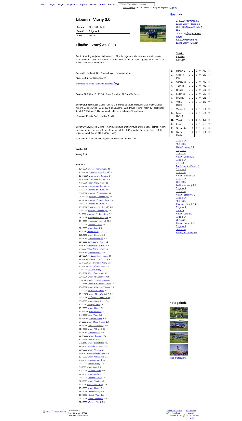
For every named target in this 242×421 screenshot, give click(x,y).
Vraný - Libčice (94, 308)
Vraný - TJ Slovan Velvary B (98, 280)
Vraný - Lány (93, 228)
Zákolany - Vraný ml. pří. (99, 197)
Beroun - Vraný (94, 364)
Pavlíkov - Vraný (94, 371)
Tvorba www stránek (191, 411)
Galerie (93, 4)
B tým (61, 4)
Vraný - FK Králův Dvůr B (99, 294)
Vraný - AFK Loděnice (96, 277)
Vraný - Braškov (94, 252)
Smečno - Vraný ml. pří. (97, 169)
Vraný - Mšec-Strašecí (96, 245)
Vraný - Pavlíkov (95, 318)
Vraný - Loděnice (96, 336)
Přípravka (72, 4)
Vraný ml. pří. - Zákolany (98, 193)
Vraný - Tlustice (94, 381)
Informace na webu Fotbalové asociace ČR (96, 83)
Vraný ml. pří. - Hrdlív (96, 190)
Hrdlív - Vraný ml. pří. (97, 179)
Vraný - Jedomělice (95, 399)
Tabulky (180, 53)
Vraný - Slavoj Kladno (96, 301)
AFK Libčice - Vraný (96, 273)
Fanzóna (112, 4)
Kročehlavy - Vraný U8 (97, 221)
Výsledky (180, 56)
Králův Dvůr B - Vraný (96, 249)
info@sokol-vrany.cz (81, 415)
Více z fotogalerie (178, 358)
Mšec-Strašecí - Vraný (96, 353)
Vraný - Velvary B (95, 329)
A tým (52, 4)
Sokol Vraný (121, 1)
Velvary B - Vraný (94, 305)
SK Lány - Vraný (94, 270)
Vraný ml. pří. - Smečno (98, 176)
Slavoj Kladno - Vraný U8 (98, 218)
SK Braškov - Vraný (96, 291)
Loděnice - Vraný (95, 225)
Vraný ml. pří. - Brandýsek (98, 200)
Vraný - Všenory (94, 350)
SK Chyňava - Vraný (97, 266)
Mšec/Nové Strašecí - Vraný (99, 284)
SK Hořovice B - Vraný (98, 263)
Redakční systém (174, 410)
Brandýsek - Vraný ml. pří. (99, 172)
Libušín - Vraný (93, 232)
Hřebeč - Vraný (94, 395)
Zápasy (83, 4)
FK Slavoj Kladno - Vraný (98, 256)
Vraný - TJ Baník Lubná (98, 259)
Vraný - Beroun (94, 332)
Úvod (43, 4)
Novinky (176, 14)
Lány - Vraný (93, 315)
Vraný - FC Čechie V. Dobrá (99, 287)
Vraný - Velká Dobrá (96, 357)
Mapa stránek (60, 411)
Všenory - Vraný (94, 402)
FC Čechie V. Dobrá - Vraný (99, 298)
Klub (102, 4)
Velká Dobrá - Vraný (96, 326)
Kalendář (180, 60)
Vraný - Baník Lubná (96, 343)
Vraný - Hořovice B (95, 238)
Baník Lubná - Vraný (96, 242)
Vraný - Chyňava (94, 235)
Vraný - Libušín (94, 388)
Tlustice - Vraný (94, 339)
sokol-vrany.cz (129, 8)
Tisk (48, 411)
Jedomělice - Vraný (95, 346)
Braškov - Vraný (95, 312)
